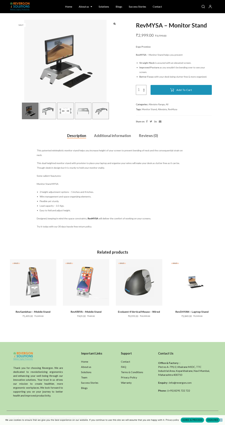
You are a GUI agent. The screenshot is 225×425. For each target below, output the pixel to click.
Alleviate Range (157, 104)
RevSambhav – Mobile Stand (33, 311)
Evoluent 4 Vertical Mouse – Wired (139, 311)
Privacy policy (172, 420)
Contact (157, 6)
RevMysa (172, 109)
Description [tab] (76, 135)
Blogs (119, 6)
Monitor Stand (149, 109)
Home (68, 6)
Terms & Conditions (132, 372)
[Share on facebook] (147, 121)
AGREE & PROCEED (192, 420)
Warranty (126, 382)
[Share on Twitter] (151, 121)
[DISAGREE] (221, 420)
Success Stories (137, 6)
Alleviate (162, 109)
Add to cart (184, 89)
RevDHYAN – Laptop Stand (192, 311)
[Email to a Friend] (160, 121)
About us (84, 6)
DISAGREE (212, 420)
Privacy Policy (129, 377)
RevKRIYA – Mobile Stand (86, 311)
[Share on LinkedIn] (155, 121)
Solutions (104, 6)
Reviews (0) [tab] (148, 135)
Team (84, 377)
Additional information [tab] (112, 135)
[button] (114, 23)
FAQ (123, 366)
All (167, 104)
